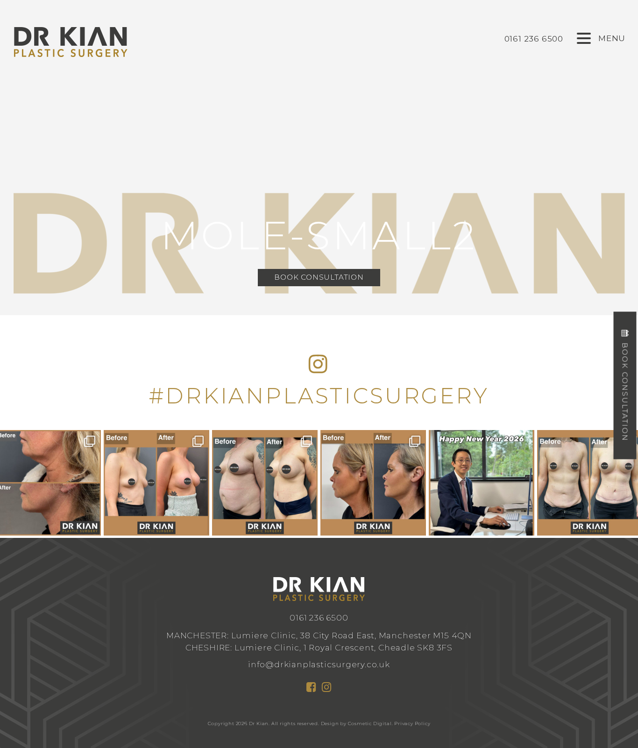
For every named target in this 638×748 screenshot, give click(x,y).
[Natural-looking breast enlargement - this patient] (156, 483)
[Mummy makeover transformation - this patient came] (265, 483)
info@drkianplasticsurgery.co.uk (319, 664)
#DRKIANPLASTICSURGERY (319, 395)
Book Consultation (319, 277)
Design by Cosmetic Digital (356, 723)
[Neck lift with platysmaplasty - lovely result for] (373, 483)
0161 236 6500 (319, 617)
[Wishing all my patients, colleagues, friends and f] (481, 483)
